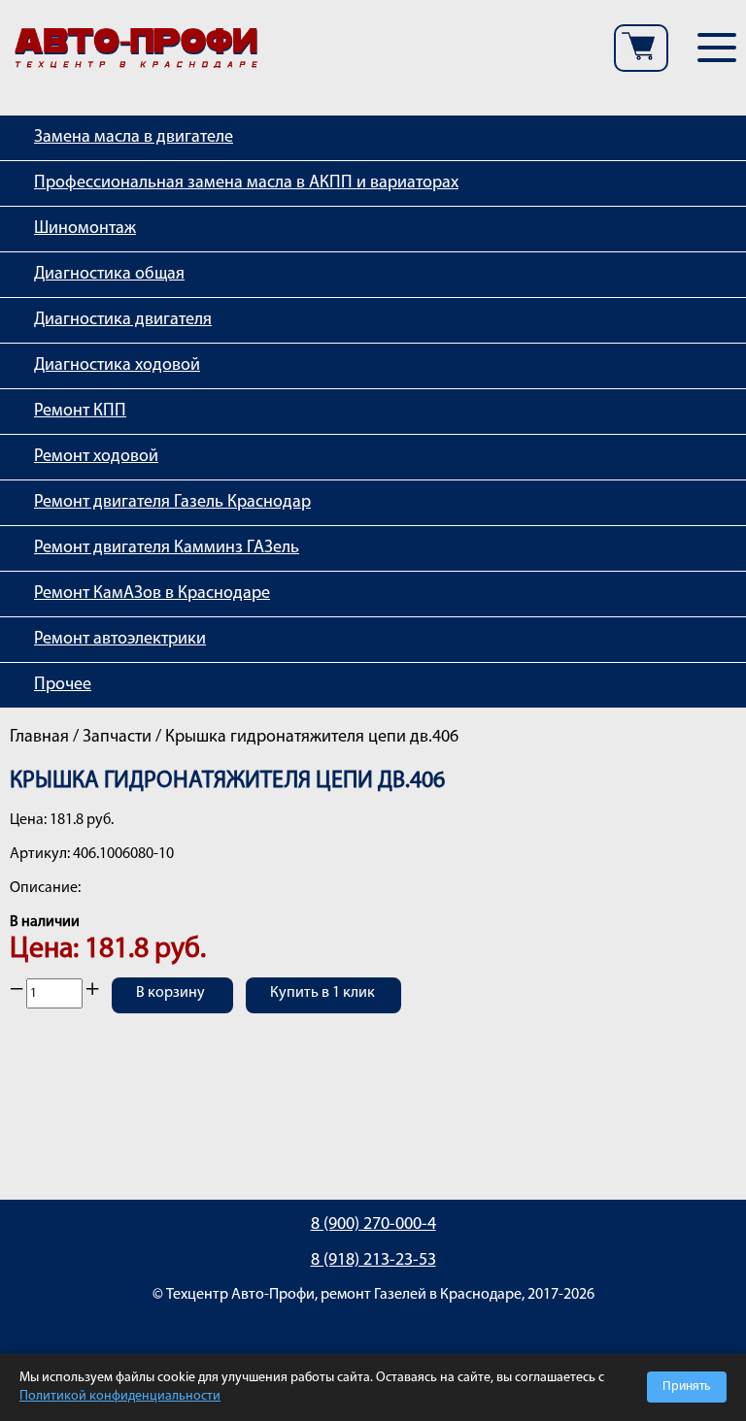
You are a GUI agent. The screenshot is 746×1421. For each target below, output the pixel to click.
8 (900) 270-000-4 (373, 1225)
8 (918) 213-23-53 (373, 1261)
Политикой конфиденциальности (119, 1396)
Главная (39, 737)
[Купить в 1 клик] (323, 1007)
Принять (686, 1386)
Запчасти (117, 737)
